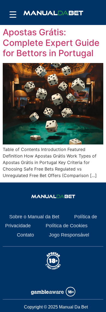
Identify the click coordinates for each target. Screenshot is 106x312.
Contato (25, 235)
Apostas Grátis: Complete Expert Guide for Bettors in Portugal (51, 42)
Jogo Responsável (69, 235)
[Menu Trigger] (12, 14)
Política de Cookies (67, 225)
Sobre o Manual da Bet (34, 216)
